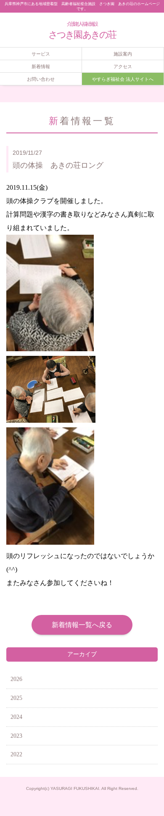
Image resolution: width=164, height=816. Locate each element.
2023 (16, 736)
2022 (16, 754)
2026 (16, 679)
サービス (41, 53)
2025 (16, 698)
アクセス (123, 66)
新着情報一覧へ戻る (82, 624)
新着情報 (41, 66)
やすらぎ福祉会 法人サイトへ (122, 79)
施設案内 (123, 53)
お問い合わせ (41, 79)
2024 (16, 717)
